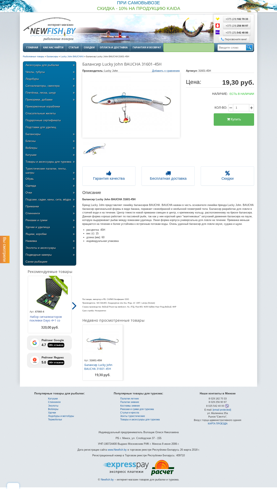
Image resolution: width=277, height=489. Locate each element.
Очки (29, 192)
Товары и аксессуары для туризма (48, 161)
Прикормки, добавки (39, 99)
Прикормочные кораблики (43, 106)
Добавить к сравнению (166, 70)
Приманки (32, 206)
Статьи (74, 47)
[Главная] (49, 29)
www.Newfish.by (117, 449)
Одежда (31, 185)
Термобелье (55, 419)
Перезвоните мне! (236, 39)
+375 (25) (237, 32)
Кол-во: (221, 107)
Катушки (31, 154)
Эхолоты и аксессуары (41, 247)
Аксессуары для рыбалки (42, 65)
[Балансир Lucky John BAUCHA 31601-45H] (131, 105)
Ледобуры (32, 78)
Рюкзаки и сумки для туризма (137, 409)
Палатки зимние (129, 402)
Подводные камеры (39, 254)
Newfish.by (107, 479)
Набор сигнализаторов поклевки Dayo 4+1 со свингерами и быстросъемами (46, 322)
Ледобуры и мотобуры (61, 416)
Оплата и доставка (114, 47)
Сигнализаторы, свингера (43, 85)
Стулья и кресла (129, 412)
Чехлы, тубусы (35, 72)
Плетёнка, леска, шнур (41, 92)
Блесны (31, 141)
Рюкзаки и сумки (36, 220)
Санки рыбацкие (36, 261)
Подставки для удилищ (41, 127)
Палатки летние (129, 398)
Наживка (31, 240)
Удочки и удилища (38, 227)
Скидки (89, 47)
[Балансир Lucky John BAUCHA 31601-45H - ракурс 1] (94, 150)
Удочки (52, 412)
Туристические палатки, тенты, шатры (46, 170)
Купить (235, 119)
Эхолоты (53, 405)
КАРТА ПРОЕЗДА (218, 423)
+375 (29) (237, 19)
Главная (32, 47)
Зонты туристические (132, 416)
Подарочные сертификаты (43, 120)
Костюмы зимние (130, 405)
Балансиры (33, 134)
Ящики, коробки (36, 234)
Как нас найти (53, 47)
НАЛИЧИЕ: (220, 93)
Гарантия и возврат (147, 47)
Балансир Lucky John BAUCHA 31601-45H (98, 367)
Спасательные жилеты (41, 113)
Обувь (30, 178)
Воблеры (31, 147)
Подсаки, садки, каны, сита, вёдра (48, 199)
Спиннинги (33, 213)
